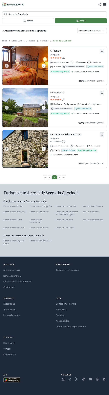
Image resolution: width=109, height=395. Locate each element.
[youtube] (90, 380)
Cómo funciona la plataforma (71, 326)
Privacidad (61, 309)
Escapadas (9, 303)
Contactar (8, 287)
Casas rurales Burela (39, 227)
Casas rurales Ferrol (12, 219)
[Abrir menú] (105, 5)
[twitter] (76, 380)
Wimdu (7, 348)
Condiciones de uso (66, 303)
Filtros (30, 20)
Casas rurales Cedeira (66, 206)
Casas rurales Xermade (92, 219)
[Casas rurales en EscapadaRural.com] (12, 4)
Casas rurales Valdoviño (14, 211)
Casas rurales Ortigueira (41, 206)
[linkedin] (104, 380)
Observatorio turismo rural (17, 281)
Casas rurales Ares (64, 219)
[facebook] (63, 380)
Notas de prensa (12, 275)
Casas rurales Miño (64, 227)
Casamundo (9, 354)
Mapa (83, 20)
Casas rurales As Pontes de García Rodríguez (67, 213)
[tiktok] (83, 380)
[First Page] (45, 177)
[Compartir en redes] (100, 4)
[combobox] (54, 14)
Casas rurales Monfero (13, 227)
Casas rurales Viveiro (39, 211)
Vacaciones (9, 309)
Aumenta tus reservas (67, 270)
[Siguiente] (44, 66)
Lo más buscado (12, 315)
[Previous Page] (50, 177)
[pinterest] (97, 380)
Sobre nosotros (11, 270)
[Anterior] (7, 66)
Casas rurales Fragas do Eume (14, 242)
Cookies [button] (60, 315)
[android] (11, 379)
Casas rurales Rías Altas (41, 240)
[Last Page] (64, 177)
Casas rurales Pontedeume (36, 221)
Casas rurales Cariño (13, 206)
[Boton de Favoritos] (102, 51)
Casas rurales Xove (90, 211)
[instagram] (70, 380)
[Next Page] (59, 177)
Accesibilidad (62, 320)
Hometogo (8, 343)
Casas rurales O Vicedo (92, 206)
